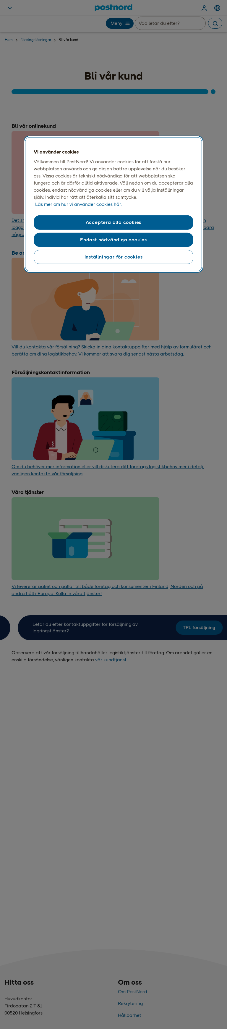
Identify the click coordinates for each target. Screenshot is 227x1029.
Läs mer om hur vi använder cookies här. (78, 204)
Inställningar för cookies (114, 257)
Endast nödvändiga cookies (113, 239)
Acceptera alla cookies (114, 222)
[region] (113, 204)
